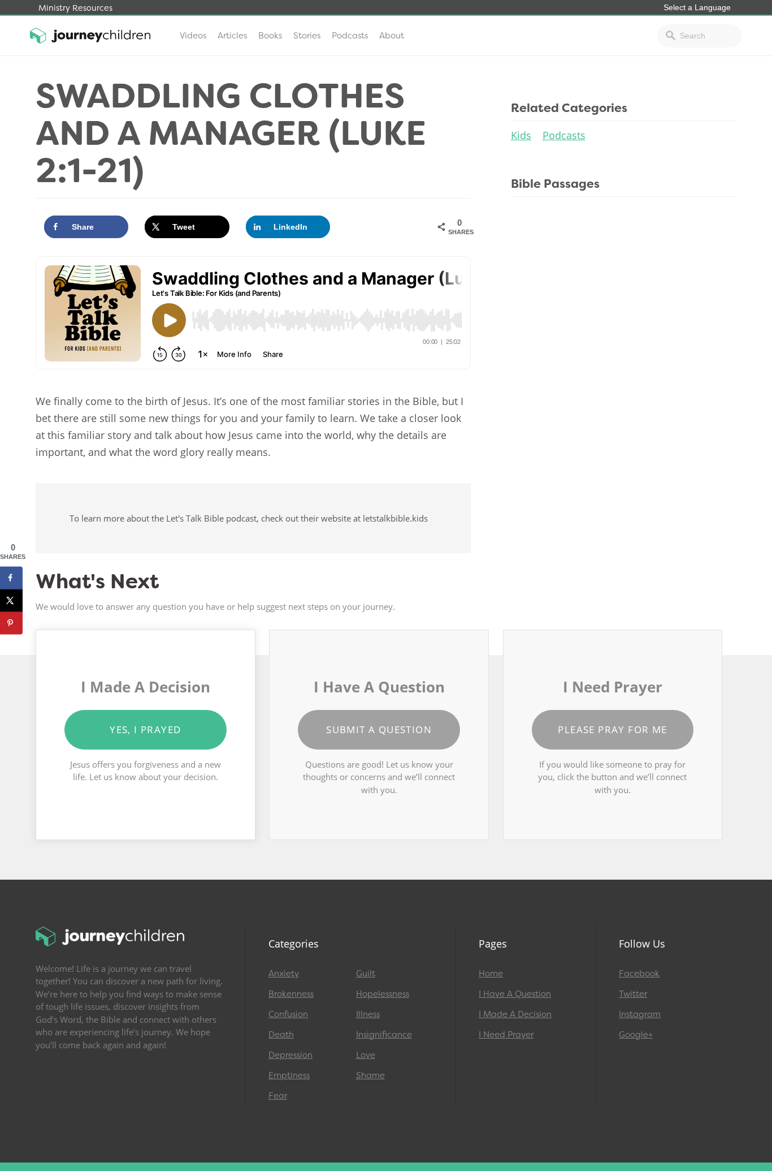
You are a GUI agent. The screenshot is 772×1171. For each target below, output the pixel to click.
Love (365, 1055)
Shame (370, 1075)
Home (491, 973)
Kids (521, 135)
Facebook (639, 973)
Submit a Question (379, 729)
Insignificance (384, 1034)
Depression (290, 1055)
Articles (232, 35)
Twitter (633, 994)
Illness (368, 1014)
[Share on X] (11, 600)
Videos (193, 35)
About (391, 35)
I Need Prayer (506, 1034)
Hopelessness (382, 994)
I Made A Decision (515, 1014)
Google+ (636, 1034)
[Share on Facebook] (11, 577)
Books (270, 35)
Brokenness (291, 994)
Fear (277, 1095)
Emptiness (289, 1075)
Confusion (288, 1014)
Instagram (640, 1014)
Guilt (365, 973)
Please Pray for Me (612, 729)
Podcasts (350, 35)
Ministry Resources (75, 8)
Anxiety (283, 973)
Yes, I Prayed (145, 729)
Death (281, 1034)
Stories (306, 35)
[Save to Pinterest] (11, 623)
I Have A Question (515, 994)
